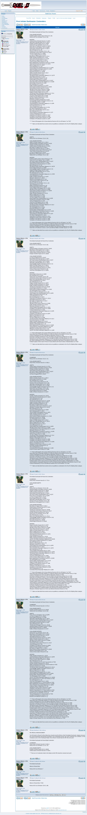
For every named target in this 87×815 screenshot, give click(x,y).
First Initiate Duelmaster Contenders (31, 21)
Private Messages (5, 24)
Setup (3, 25)
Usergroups (44, 18)
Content (3, 17)
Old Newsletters (5, 23)
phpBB (47, 808)
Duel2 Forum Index (36, 24)
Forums (47, 10)
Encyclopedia (4, 18)
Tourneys (4, 26)
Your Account (42, 10)
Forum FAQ (28, 18)
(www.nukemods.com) (57, 813)
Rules (37, 10)
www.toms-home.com (62, 809)
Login (6, 10)
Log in (74, 18)
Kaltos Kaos (44, 24)
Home (34, 10)
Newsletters (52, 10)
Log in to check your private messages (64, 18)
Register (9, 10)
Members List (4, 20)
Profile (54, 18)
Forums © (84, 812)
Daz (39, 813)
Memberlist (38, 18)
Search (33, 18)
